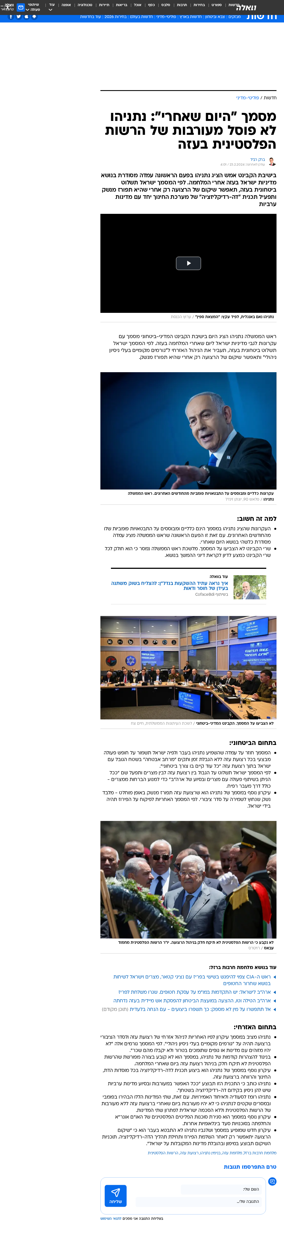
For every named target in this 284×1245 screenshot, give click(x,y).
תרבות (182, 5)
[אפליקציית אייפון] (26, 16)
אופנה (66, 5)
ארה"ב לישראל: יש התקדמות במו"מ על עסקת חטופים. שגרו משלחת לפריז (194, 992)
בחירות (199, 5)
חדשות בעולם (141, 17)
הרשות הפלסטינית (163, 1153)
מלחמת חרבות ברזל (260, 1153)
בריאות (121, 5)
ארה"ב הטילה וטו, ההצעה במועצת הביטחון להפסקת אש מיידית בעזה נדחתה (192, 1001)
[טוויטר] (18, 16)
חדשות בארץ (191, 17)
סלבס (165, 5)
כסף (151, 5)
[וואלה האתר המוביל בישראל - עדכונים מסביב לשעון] (246, 7)
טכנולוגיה (85, 5)
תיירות (104, 5)
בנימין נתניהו (210, 1153)
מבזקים (235, 17)
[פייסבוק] (10, 16)
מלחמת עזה (232, 1153)
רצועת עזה (189, 1153)
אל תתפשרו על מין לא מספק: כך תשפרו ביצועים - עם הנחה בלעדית (200, 1009)
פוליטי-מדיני (166, 17)
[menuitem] (213, 7)
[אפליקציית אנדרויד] (34, 16)
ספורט (217, 5)
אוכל (137, 5)
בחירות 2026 (115, 17)
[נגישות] (7, 7)
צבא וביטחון (215, 17)
